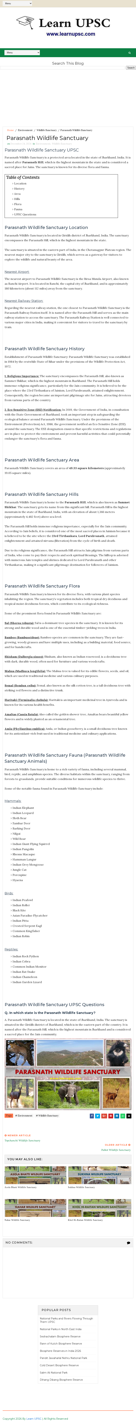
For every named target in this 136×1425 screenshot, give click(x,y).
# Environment (23, 1115)
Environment (25, 130)
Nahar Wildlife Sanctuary (17, 1220)
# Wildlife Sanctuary (47, 1115)
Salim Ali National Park (53, 1372)
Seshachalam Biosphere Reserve (60, 1336)
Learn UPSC (33, 1418)
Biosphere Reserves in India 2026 (60, 1351)
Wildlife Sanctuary (47, 130)
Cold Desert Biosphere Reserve (59, 1365)
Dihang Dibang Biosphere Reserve (61, 1379)
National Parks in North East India (60, 1329)
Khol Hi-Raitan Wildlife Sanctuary (85, 1220)
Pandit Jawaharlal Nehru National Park (63, 1358)
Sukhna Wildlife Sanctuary (81, 1187)
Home (10, 130)
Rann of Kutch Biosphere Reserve (61, 1343)
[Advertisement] (68, 98)
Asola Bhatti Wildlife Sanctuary (21, 1187)
